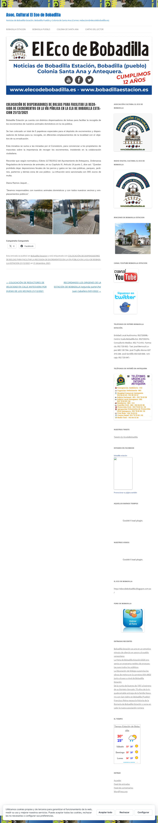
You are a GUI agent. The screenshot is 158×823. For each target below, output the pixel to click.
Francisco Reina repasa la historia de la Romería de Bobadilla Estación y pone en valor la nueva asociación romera (132, 704)
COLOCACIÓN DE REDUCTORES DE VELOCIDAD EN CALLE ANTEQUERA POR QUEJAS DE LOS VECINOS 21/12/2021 (26, 287)
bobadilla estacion (120, 455)
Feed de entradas (122, 784)
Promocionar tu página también (125, 493)
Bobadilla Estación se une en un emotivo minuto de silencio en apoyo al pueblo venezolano (132, 652)
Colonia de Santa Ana (68, 29)
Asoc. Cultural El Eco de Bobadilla (33, 15)
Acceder (117, 780)
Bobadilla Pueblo (41, 29)
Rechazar (124, 812)
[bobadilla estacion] (123, 488)
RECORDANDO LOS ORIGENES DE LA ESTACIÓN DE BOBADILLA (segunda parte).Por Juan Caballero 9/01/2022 (77, 287)
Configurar (143, 812)
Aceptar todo (105, 812)
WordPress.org (120, 791)
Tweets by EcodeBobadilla (126, 437)
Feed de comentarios (123, 787)
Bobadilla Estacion (16, 29)
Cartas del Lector (94, 29)
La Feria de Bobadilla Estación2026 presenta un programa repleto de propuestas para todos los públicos (132, 663)
